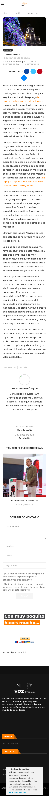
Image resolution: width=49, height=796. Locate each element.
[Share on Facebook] (26, 71)
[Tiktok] (24, 719)
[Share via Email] (24, 78)
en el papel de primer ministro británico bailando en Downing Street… (24, 181)
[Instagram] (15, 719)
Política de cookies (18, 793)
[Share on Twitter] (33, 71)
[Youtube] (42, 719)
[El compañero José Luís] (24, 475)
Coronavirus (10, 367)
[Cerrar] (40, 769)
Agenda (8, 736)
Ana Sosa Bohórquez (16, 61)
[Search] (46, 4)
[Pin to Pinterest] (39, 71)
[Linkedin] (24, 726)
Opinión (17, 13)
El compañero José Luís (24, 500)
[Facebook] (33, 719)
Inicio (5, 13)
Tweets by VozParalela (15, 652)
